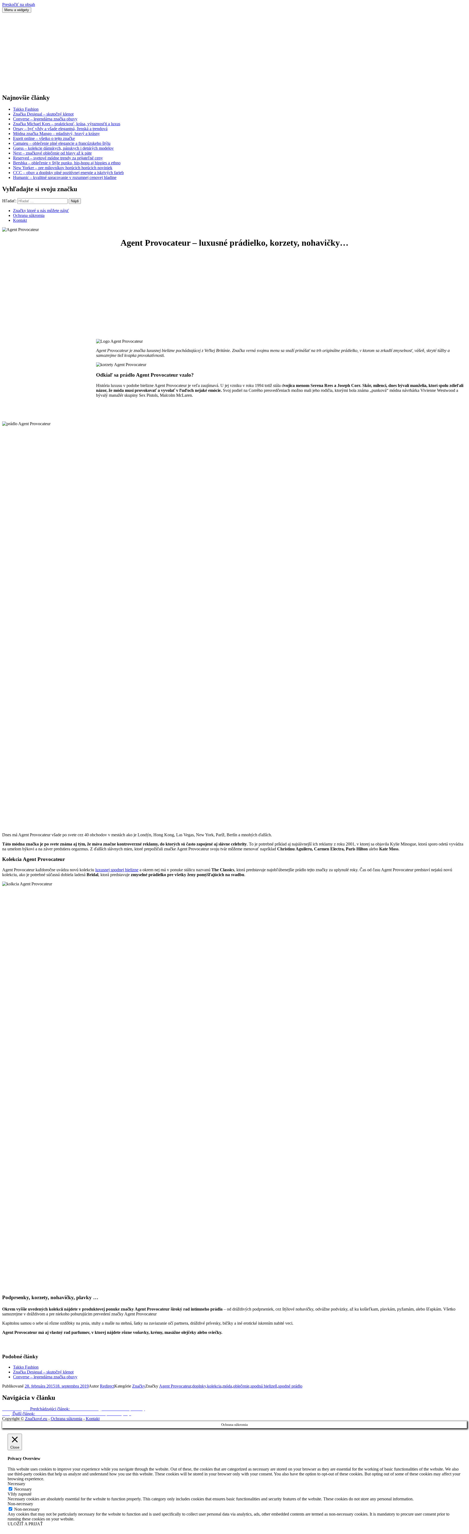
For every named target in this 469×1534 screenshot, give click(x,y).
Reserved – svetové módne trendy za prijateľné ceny (58, 158)
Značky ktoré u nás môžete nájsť (41, 210)
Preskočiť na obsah (18, 4)
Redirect (107, 1386)
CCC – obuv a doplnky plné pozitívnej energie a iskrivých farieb (68, 172)
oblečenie (241, 1386)
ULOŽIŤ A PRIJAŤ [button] (25, 1524)
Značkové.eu (36, 1418)
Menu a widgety (16, 10)
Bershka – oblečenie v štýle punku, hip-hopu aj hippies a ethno (67, 163)
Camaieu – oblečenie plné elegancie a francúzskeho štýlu (61, 143)
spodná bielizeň (264, 1386)
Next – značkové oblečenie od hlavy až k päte (52, 153)
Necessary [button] (16, 1483)
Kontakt (20, 220)
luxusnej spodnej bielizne (116, 869)
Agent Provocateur (175, 1386)
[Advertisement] (165, 51)
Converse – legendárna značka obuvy (45, 119)
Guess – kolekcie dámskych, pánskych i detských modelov (63, 148)
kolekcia (214, 1386)
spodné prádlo (290, 1386)
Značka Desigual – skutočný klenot (43, 114)
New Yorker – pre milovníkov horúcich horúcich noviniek (62, 167)
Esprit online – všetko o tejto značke (44, 138)
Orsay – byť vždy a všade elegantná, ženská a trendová (60, 128)
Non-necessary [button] (20, 1503)
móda (227, 1386)
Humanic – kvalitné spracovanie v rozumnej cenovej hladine (64, 177)
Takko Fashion (26, 109)
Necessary (23, 1489)
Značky (138, 1386)
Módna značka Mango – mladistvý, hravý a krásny (56, 133)
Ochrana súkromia (29, 215)
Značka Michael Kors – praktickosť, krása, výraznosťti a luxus (66, 123)
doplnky (199, 1386)
